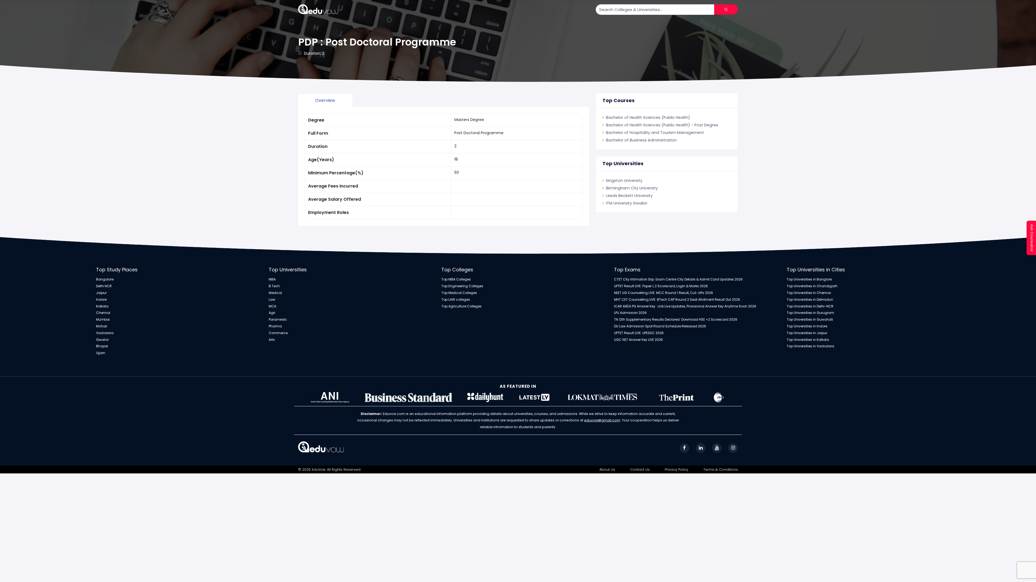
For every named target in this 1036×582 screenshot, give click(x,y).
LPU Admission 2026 (630, 313)
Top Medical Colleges (459, 293)
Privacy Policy (676, 469)
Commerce (278, 333)
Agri (272, 313)
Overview (325, 100)
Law (272, 299)
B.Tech (274, 286)
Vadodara (105, 333)
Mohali (101, 326)
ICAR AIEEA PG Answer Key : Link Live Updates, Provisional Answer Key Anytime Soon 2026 (685, 306)
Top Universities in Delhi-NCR (810, 306)
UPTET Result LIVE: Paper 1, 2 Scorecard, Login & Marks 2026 (661, 286)
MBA (272, 279)
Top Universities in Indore (807, 326)
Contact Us (640, 469)
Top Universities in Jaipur (807, 333)
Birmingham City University (632, 188)
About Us (607, 469)
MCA (272, 306)
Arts (272, 340)
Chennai (103, 313)
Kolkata (102, 306)
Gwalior (102, 340)
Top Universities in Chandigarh (812, 286)
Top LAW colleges (455, 299)
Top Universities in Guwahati (810, 319)
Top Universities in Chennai (809, 293)
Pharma (275, 326)
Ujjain (100, 353)
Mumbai (103, 319)
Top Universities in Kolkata (808, 340)
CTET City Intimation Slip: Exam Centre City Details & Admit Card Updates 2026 (678, 279)
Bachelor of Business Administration (641, 140)
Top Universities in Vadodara (810, 346)
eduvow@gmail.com (602, 420)
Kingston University (624, 180)
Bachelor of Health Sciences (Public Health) (648, 117)
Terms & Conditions (720, 469)
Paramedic (278, 319)
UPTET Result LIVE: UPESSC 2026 (639, 333)
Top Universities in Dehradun (810, 299)
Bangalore (105, 279)
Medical (275, 293)
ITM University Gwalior (627, 203)
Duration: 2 (314, 53)
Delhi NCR (104, 286)
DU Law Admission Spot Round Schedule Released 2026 (660, 326)
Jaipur (101, 293)
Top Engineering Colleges (462, 286)
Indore (101, 299)
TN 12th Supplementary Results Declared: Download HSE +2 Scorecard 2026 (675, 319)
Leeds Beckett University (629, 195)
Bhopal (102, 346)
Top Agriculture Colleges (461, 306)
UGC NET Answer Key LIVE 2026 (638, 340)
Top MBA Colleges (456, 279)
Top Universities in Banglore (809, 279)
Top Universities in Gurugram (810, 313)
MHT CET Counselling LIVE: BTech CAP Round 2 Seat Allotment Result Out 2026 (677, 299)
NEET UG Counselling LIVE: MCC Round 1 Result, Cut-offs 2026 (663, 293)
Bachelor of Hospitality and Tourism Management (655, 132)
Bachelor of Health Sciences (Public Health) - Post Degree (662, 125)
